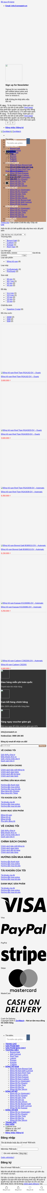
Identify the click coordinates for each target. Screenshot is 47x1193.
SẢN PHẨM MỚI (12, 1046)
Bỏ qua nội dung (7, 2)
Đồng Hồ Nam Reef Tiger (20, 169)
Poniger (13, 1060)
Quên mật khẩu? (7, 1157)
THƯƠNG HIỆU (12, 146)
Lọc (24, 255)
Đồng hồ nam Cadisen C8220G (14, 665)
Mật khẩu (9, 1149)
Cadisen (10, 243)
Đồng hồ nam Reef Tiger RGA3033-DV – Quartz (20, 434)
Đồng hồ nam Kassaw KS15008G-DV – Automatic (21, 607)
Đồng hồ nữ (18, 1189)
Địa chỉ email (10, 1167)
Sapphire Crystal (14, 309)
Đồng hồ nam (12, 261)
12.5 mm (10, 295)
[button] (16, 6)
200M (9, 317)
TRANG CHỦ (11, 1044)
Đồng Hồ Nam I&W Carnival (21, 167)
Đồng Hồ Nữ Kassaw (18, 204)
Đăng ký (42, 746)
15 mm (9, 301)
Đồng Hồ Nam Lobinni (19, 171)
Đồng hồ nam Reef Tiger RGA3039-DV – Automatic (22, 492)
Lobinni (13, 1058)
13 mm (9, 297)
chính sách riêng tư (31, 1184)
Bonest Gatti (15, 148)
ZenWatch (20, 1021)
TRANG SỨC (11, 219)
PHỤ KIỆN (9, 221)
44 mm (9, 285)
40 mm (9, 279)
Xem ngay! (28, 107)
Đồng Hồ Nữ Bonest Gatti (20, 200)
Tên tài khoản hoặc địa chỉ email (18, 1143)
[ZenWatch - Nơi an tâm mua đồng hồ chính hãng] (11, 131)
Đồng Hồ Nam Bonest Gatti (21, 165)
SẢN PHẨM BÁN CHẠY (15, 1048)
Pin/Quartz (11, 271)
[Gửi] (28, 141)
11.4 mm (10, 293)
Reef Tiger (14, 153)
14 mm (9, 299)
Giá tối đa (36, 253)
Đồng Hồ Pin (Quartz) (18, 179)
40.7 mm (10, 281)
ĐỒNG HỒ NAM (12, 1067)
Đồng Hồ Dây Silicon (18, 186)
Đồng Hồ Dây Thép (18, 181)
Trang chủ (5, 223)
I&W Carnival (15, 150)
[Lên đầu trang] (2, 1025)
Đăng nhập (23, 1153)
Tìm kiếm (41, 1189)
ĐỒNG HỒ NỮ (11, 188)
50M (8, 321)
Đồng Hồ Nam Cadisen (19, 175)
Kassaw (10, 245)
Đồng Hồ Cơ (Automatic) (20, 177)
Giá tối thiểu (6, 253)
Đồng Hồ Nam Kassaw (19, 173)
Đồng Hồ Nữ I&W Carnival (21, 202)
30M (8, 319)
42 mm (9, 283)
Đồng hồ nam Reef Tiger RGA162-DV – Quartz (20, 377)
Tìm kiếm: (9, 139)
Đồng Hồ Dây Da (17, 184)
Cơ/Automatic (12, 269)
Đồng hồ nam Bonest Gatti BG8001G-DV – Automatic (22, 549)
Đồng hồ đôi (30, 1189)
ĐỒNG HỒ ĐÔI (11, 206)
